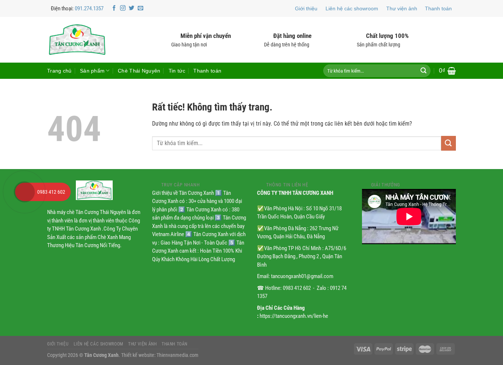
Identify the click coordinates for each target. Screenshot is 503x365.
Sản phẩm (92, 71)
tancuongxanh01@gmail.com (302, 276)
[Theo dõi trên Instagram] (123, 8)
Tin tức (177, 71)
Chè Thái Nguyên (139, 71)
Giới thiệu (306, 8)
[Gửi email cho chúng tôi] (140, 8)
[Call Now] (24, 192)
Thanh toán (438, 8)
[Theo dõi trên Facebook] (114, 8)
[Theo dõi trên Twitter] (131, 8)
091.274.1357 (89, 8)
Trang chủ (59, 71)
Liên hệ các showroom (352, 8)
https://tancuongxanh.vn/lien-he (294, 316)
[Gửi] (423, 70)
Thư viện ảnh (401, 8)
